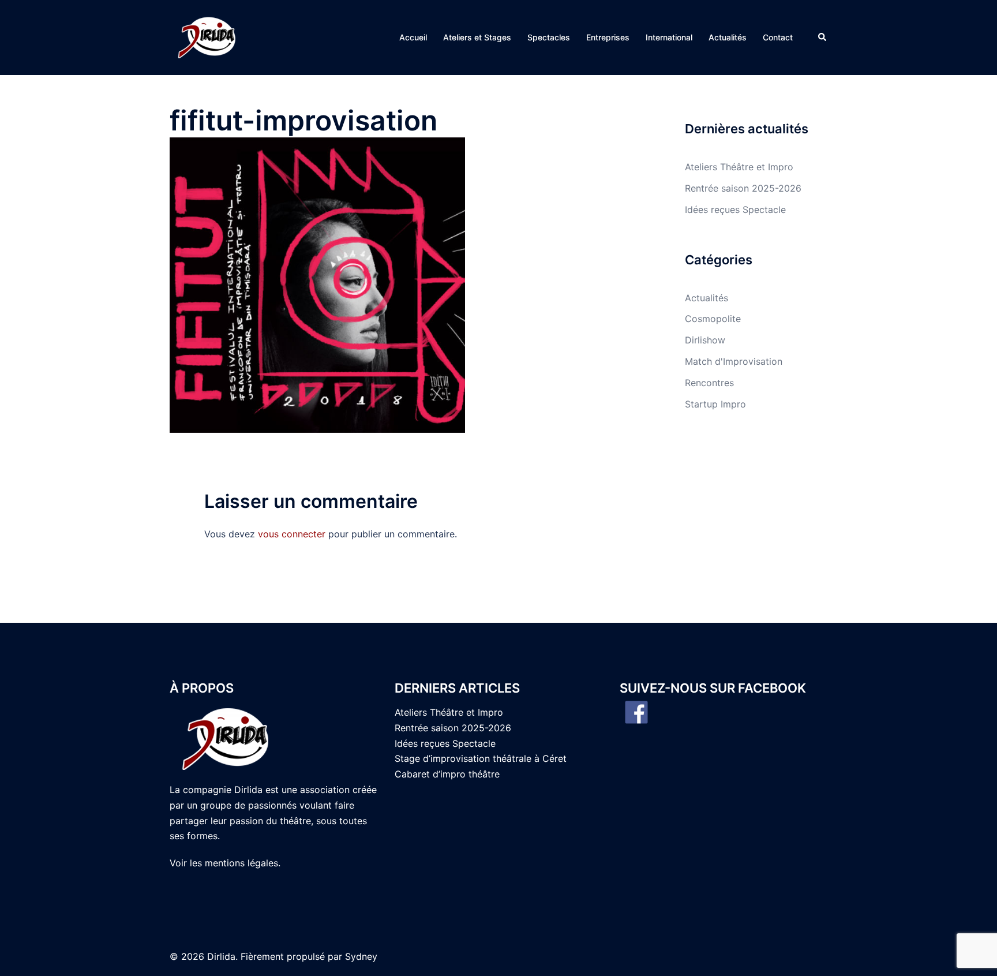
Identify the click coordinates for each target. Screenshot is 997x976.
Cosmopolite (713, 318)
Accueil (413, 37)
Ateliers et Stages (477, 37)
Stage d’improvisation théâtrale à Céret (481, 758)
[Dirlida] (208, 36)
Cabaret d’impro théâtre (447, 774)
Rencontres (709, 382)
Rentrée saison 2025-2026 (743, 188)
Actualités (728, 37)
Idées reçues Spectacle (735, 209)
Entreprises (607, 37)
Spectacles (548, 37)
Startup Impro (715, 404)
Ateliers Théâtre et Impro (739, 167)
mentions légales (241, 863)
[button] (822, 37)
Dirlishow (705, 340)
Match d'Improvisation (733, 361)
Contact (778, 37)
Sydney (361, 956)
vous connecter (291, 534)
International (669, 37)
